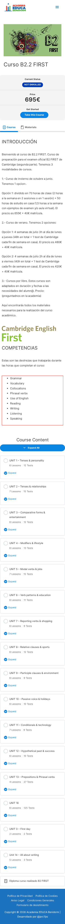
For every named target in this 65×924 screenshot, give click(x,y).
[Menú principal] (57, 7)
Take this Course (34, 114)
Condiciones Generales (40, 900)
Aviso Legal (17, 900)
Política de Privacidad (19, 895)
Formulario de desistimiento (32, 905)
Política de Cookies (47, 895)
